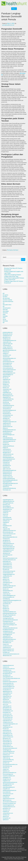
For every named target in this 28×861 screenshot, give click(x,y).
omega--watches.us (7, 347)
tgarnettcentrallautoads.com (9, 350)
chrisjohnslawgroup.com (9, 751)
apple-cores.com (7, 468)
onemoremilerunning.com (9, 571)
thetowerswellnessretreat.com (10, 782)
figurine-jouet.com (7, 800)
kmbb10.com (6, 577)
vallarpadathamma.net (8, 550)
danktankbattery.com (8, 590)
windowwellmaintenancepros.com (11, 654)
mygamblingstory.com (8, 499)
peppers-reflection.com (8, 650)
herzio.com (5, 514)
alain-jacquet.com (7, 535)
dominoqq (5, 312)
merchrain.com (6, 810)
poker (4, 314)
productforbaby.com (7, 555)
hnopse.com (6, 644)
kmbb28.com (6, 811)
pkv (3, 293)
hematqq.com (4, 849)
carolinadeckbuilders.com (9, 373)
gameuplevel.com (7, 707)
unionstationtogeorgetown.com (10, 723)
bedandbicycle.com (7, 733)
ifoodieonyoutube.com (8, 683)
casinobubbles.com (7, 693)
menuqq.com (4, 827)
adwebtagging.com (7, 634)
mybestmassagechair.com (9, 441)
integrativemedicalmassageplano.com (12, 600)
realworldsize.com (7, 551)
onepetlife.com (6, 788)
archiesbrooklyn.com (8, 415)
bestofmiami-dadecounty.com (10, 681)
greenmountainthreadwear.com (10, 619)
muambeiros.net (7, 416)
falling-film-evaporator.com (9, 615)
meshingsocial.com (7, 582)
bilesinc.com (6, 387)
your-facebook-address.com (9, 801)
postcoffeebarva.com (8, 545)
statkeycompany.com (8, 371)
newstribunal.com (7, 670)
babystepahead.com (8, 637)
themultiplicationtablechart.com (10, 483)
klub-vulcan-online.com (8, 753)
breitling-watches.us (7, 348)
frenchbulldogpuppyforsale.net (10, 480)
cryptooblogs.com (7, 706)
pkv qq (14, 841)
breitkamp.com (6, 754)
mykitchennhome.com (8, 454)
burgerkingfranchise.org (8, 548)
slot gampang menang (16, 851)
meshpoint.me (6, 538)
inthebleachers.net (7, 475)
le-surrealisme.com (7, 366)
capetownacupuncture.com (9, 530)
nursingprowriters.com (8, 618)
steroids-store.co (7, 425)
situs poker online (7, 304)
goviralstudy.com (7, 465)
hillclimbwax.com (7, 642)
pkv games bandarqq (12, 843)
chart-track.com (6, 403)
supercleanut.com (7, 732)
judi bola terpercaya (12, 846)
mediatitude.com (7, 360)
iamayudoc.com (6, 725)
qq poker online (12, 849)
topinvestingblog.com (8, 374)
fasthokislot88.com (7, 741)
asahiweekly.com (7, 730)
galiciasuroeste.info (7, 394)
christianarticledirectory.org (9, 488)
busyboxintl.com (7, 542)
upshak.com (6, 606)
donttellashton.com (7, 509)
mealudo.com (6, 592)
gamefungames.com (8, 715)
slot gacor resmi (18, 835)
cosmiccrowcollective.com (9, 533)
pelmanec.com (6, 504)
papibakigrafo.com (7, 460)
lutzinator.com (6, 767)
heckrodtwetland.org (8, 438)
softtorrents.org (6, 758)
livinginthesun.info (7, 525)
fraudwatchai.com (7, 702)
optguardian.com (7, 697)
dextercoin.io (6, 486)
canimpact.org (6, 464)
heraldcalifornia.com (8, 735)
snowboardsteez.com (8, 572)
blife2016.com (6, 771)
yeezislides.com (7, 675)
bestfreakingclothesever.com (10, 613)
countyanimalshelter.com (9, 632)
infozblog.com (6, 418)
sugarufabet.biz (6, 795)
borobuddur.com (7, 712)
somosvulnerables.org (8, 759)
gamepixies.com (7, 738)
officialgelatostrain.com (8, 784)
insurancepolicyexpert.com (9, 369)
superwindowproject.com (9, 459)
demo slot (5, 309)
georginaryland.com (7, 431)
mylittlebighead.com (7, 727)
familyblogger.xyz (7, 749)
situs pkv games (7, 308)
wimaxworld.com (7, 408)
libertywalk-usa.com (7, 334)
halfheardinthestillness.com (9, 439)
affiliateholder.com (7, 655)
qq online (5, 296)
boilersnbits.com (7, 561)
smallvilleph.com (7, 392)
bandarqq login (5, 836)
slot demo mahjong (7, 299)
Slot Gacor (15, 250)
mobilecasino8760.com (8, 446)
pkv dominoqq (6, 298)
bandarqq (5, 316)
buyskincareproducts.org (9, 478)
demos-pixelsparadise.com (9, 358)
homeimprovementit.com (9, 668)
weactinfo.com (6, 580)
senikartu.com (6, 520)
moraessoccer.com (7, 400)
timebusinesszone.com (8, 649)
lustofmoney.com (7, 647)
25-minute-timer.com (8, 717)
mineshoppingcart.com (8, 684)
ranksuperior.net (7, 636)
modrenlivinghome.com (8, 805)
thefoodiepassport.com (8, 457)
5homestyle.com (7, 489)
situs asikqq (5, 311)
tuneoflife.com (6, 652)
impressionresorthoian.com (9, 611)
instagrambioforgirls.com (9, 574)
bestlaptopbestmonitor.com (9, 429)
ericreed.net (5, 442)
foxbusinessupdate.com (8, 597)
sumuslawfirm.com (7, 616)
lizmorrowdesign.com (8, 774)
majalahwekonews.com (8, 501)
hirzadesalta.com (7, 689)
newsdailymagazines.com (9, 671)
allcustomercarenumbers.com (10, 748)
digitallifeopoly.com (7, 691)
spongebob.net (6, 540)
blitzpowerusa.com (7, 566)
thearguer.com (6, 584)
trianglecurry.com (7, 779)
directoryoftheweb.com (8, 507)
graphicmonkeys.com (8, 736)
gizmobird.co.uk (6, 337)
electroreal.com (6, 680)
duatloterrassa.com (7, 761)
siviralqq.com (6, 610)
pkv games (5, 295)
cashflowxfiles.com (7, 576)
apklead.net (5, 819)
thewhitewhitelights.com (8, 434)
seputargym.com (7, 694)
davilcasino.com (7, 701)
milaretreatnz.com (7, 389)
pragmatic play (15, 832)
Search (4, 257)
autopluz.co (5, 353)
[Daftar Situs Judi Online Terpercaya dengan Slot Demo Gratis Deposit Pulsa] (14, 5)
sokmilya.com (6, 814)
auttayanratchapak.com (8, 543)
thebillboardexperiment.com (9, 790)
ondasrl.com (6, 769)
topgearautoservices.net (8, 798)
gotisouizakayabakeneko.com (10, 537)
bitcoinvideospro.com (8, 532)
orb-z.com (5, 556)
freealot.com (6, 728)
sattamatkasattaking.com (9, 787)
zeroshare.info (6, 386)
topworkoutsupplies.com (8, 686)
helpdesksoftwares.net (8, 665)
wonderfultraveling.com (8, 405)
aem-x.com (5, 704)
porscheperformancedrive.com (10, 764)
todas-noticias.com (7, 519)
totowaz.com (6, 626)
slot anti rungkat (20, 830)
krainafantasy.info (7, 517)
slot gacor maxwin (9, 835)
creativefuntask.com (7, 719)
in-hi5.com (5, 516)
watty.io (4, 524)
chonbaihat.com (6, 420)
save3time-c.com (7, 355)
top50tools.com (6, 376)
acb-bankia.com (6, 603)
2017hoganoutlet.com (8, 503)
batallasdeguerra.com (8, 395)
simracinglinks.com (7, 363)
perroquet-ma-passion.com (9, 803)
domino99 (24, 827)
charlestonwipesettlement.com (10, 628)
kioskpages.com (7, 777)
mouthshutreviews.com (8, 688)
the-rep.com (5, 377)
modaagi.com (6, 390)
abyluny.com (6, 816)
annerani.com (6, 381)
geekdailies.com (7, 808)
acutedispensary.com (8, 621)
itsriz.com (5, 527)
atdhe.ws (5, 436)
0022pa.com (6, 384)
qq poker (20, 836)
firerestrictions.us (7, 413)
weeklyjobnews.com (8, 631)
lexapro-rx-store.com (8, 476)
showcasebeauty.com (8, 368)
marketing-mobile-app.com (9, 585)
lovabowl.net (6, 667)
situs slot (13, 830)
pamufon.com (6, 762)
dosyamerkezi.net (7, 364)
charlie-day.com (6, 593)
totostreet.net (6, 699)
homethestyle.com (7, 709)
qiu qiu (4, 319)
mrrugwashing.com (7, 602)
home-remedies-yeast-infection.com (11, 678)
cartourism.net (6, 467)
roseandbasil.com (7, 433)
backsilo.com (6, 608)
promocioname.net (7, 407)
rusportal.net (6, 522)
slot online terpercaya (8, 301)
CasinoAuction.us (7, 451)
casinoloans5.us (7, 449)
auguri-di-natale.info (7, 343)
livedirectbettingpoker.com (9, 595)
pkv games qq (7, 830)
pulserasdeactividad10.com (9, 470)
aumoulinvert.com (7, 455)
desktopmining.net (7, 473)
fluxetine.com (6, 444)
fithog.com (5, 428)
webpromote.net (7, 423)
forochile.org (6, 402)
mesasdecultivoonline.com (9, 559)
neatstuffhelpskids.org (8, 399)
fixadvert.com (6, 351)
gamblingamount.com (8, 641)
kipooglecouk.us (7, 452)
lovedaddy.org (6, 598)
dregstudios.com (7, 397)
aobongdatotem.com (8, 676)
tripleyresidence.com (8, 756)
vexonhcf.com (6, 356)
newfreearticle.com (7, 564)
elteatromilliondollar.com (9, 546)
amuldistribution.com (8, 710)
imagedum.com (6, 780)
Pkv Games (10, 250)
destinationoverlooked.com (9, 639)
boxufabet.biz (6, 797)
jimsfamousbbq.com (7, 332)
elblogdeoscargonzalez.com (9, 421)
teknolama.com (6, 553)
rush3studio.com (7, 511)
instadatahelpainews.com (9, 806)
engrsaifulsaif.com (7, 720)
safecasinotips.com (7, 743)
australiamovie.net (7, 335)
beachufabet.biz (6, 792)
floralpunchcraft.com (8, 587)
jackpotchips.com (7, 745)
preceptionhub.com (7, 673)
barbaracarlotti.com (7, 472)
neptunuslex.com (7, 342)
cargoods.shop (6, 529)
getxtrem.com (6, 579)
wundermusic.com (7, 714)
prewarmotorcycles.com (8, 361)
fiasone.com (6, 589)
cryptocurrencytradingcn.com (10, 624)
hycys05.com (6, 569)
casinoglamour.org (7, 485)
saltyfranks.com (6, 379)
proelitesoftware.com (8, 746)
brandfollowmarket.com (8, 629)
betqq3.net (5, 447)
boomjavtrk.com (6, 818)
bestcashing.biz (6, 412)
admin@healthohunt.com (8, 25)
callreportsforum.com (8, 813)
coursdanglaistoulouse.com (9, 340)
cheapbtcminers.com (8, 722)
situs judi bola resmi (12, 848)
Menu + (14, 8)
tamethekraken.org (7, 766)
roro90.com (5, 512)
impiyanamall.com (7, 696)
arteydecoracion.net (7, 426)
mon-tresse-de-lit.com (8, 793)
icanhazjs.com (6, 462)
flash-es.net (5, 605)
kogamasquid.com (7, 481)
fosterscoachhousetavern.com (10, 558)
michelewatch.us (7, 345)
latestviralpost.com (7, 563)
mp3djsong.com (6, 338)
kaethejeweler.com (7, 785)
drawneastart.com (7, 740)
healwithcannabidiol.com (9, 775)
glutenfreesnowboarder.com (9, 772)
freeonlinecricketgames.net (9, 410)
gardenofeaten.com (7, 567)
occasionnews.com (7, 645)
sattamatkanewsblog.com (9, 623)
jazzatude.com (6, 382)
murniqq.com (21, 848)
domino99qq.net (7, 506)
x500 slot (8, 832)
